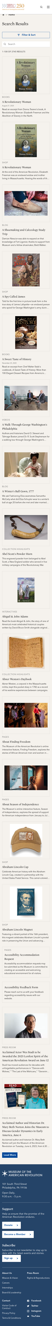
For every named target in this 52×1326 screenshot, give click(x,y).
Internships (7, 1288)
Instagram (36, 1311)
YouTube (35, 1316)
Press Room (33, 1273)
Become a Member (14, 1234)
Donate (8, 1225)
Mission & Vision (10, 1278)
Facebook (36, 1301)
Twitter (34, 1306)
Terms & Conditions (11, 1318)
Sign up (8, 1258)
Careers (5, 1283)
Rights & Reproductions (38, 1278)
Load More (10, 1155)
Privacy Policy (8, 1313)
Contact (6, 1301)
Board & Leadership (11, 1293)
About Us (7, 1273)
